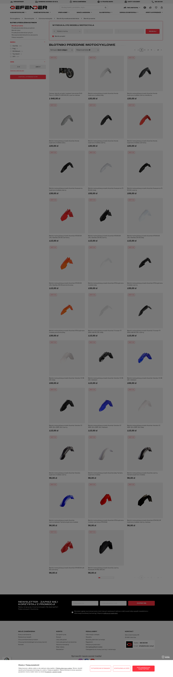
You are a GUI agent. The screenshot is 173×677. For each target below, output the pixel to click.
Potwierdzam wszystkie (143, 668)
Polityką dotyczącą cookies (64, 668)
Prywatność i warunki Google (53, 672)
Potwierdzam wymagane (100, 668)
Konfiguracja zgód (121, 668)
